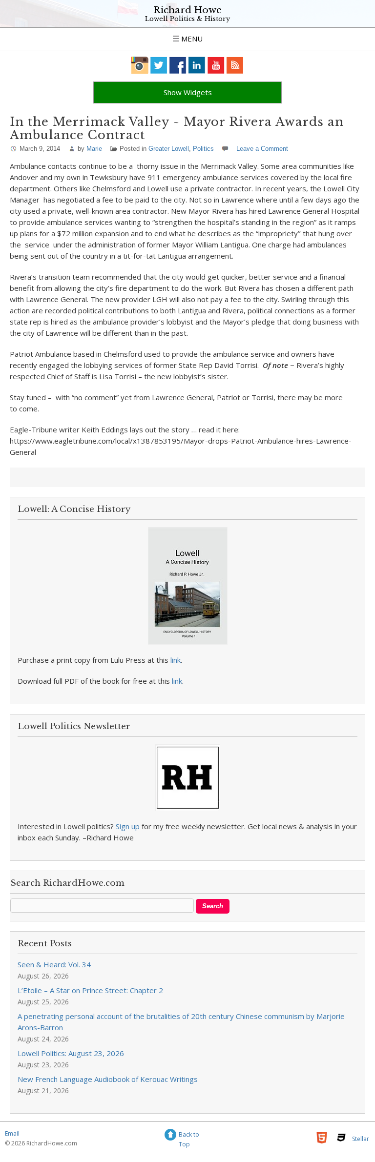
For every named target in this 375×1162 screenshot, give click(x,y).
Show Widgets (188, 92)
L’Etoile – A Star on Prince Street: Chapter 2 (90, 990)
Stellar (360, 1139)
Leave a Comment (262, 148)
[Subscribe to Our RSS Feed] (235, 65)
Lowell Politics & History (187, 18)
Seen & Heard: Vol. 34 (54, 964)
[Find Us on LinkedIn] (197, 65)
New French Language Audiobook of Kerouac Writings (108, 1079)
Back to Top (189, 1136)
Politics (203, 148)
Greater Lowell (168, 148)
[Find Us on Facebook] (178, 65)
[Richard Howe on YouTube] (216, 65)
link (175, 660)
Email (12, 1133)
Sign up (128, 826)
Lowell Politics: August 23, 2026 (71, 1053)
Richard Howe (187, 10)
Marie (94, 148)
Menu (191, 38)
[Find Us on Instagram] (139, 65)
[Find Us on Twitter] (158, 65)
